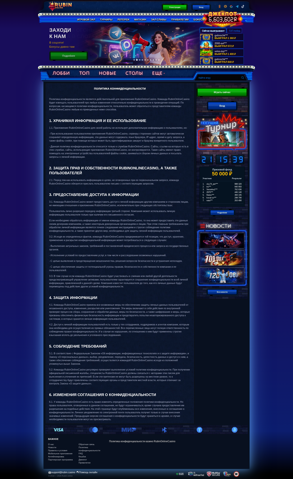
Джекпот (83, 459)
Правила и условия (57, 450)
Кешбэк (82, 456)
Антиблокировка (56, 456)
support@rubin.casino (63, 472)
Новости (52, 447)
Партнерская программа (60, 459)
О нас (51, 444)
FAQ (81, 453)
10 (159, 60)
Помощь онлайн (88, 472)
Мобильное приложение (60, 453)
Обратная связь (86, 444)
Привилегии (84, 462)
